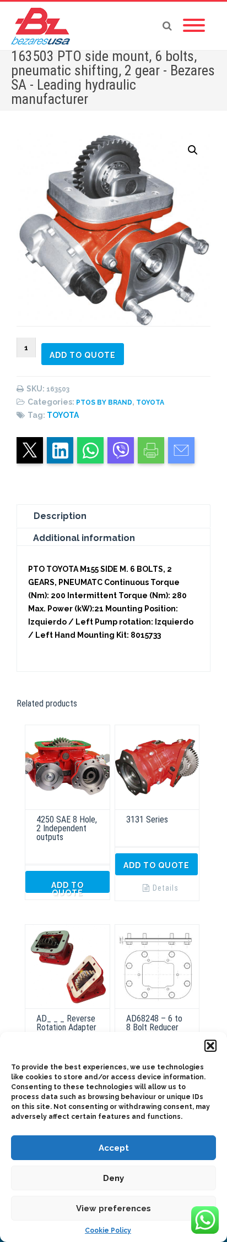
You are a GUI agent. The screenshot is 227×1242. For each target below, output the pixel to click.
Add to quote (83, 355)
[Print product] (151, 450)
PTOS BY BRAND (104, 402)
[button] (210, 1045)
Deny (113, 1178)
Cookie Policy (108, 1230)
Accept (114, 1148)
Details (166, 888)
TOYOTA (150, 402)
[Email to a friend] (181, 450)
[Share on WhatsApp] (90, 450)
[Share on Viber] (120, 450)
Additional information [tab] (84, 538)
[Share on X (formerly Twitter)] (30, 450)
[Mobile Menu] (194, 26)
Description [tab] (60, 516)
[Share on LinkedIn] (60, 450)
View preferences (113, 1208)
